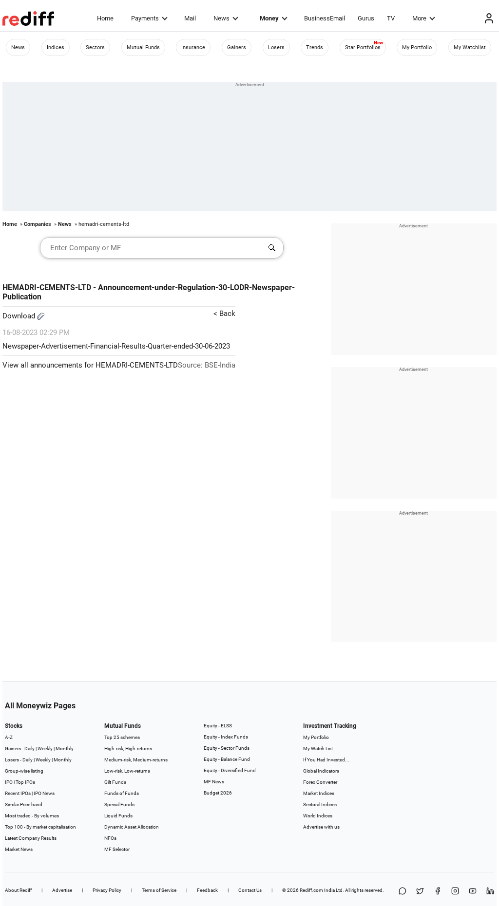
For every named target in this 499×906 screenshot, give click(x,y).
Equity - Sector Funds (227, 748)
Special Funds (119, 804)
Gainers (236, 47)
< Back (224, 313)
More (419, 18)
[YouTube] (473, 891)
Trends (314, 47)
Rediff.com (311, 890)
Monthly (65, 748)
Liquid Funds (118, 816)
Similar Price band (23, 804)
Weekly (45, 748)
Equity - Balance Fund (227, 759)
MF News (214, 781)
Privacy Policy (107, 890)
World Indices (317, 816)
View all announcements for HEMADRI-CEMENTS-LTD (90, 365)
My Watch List (318, 748)
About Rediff (18, 890)
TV (391, 18)
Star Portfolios (363, 47)
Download (19, 316)
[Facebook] (437, 891)
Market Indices (318, 793)
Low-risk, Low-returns (127, 771)
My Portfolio (417, 47)
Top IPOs (25, 782)
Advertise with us (321, 827)
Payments (145, 18)
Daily (29, 748)
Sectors (95, 47)
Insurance (193, 47)
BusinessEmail (324, 18)
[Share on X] (420, 891)
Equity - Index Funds (226, 737)
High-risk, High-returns (128, 748)
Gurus (366, 18)
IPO (9, 782)
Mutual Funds (143, 47)
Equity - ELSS (218, 725)
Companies (37, 224)
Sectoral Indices (320, 804)
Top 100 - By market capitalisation (40, 827)
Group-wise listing (24, 771)
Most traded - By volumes (32, 816)
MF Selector (117, 849)
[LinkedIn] (490, 891)
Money (269, 18)
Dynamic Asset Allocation (131, 827)
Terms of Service (159, 890)
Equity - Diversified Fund (230, 770)
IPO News (44, 793)
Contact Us (250, 890)
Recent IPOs (18, 793)
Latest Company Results (31, 838)
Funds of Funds (121, 793)
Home (105, 18)
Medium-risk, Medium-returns (136, 760)
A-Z (9, 737)
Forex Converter (320, 782)
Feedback (207, 890)
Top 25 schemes (122, 737)
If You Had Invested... (326, 760)
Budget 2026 (218, 793)
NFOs (110, 838)
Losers (276, 47)
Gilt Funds (115, 782)
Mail (190, 18)
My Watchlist (470, 47)
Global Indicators (321, 771)
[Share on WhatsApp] (402, 891)
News (221, 18)
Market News (19, 849)
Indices (55, 47)
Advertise (62, 890)
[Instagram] (455, 891)
